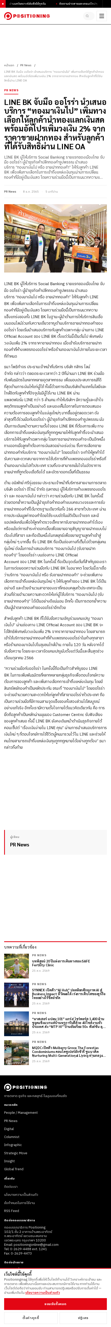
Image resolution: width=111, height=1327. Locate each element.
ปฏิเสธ (83, 1318)
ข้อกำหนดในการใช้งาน (19, 1203)
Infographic (13, 1145)
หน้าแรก (9, 65)
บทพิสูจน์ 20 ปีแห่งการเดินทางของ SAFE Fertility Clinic (61, 963)
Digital (9, 1129)
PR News (25, 65)
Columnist (11, 1137)
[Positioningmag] (27, 16)
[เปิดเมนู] (102, 16)
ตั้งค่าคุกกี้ (30, 1318)
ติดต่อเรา (11, 1187)
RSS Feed (11, 1211)
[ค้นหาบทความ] (88, 16)
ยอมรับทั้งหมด (55, 1304)
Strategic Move (15, 1153)
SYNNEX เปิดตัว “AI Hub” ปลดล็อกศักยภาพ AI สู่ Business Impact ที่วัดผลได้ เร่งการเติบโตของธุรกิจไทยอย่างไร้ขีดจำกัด (68, 994)
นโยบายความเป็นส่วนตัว (21, 1195)
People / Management (21, 1113)
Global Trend (13, 1169)
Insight (9, 1161)
